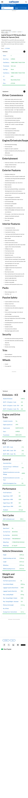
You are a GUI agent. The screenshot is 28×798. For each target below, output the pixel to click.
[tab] (14, 51)
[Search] (26, 2)
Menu (2, 2)
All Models (7, 48)
